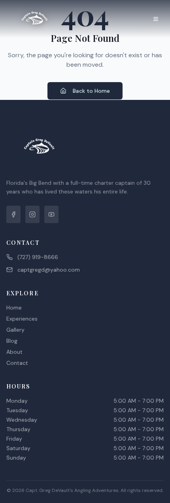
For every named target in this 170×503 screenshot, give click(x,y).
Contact (17, 362)
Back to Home (91, 90)
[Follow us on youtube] (51, 214)
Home (14, 307)
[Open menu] (156, 19)
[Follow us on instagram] (32, 214)
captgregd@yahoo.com (48, 269)
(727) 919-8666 (37, 257)
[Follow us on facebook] (13, 214)
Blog (11, 340)
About (14, 351)
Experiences (22, 318)
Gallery (15, 329)
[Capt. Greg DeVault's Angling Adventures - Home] (34, 19)
